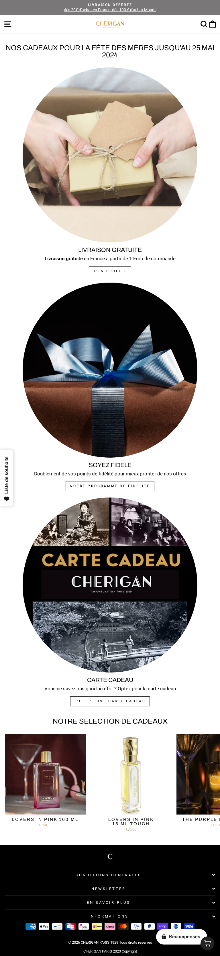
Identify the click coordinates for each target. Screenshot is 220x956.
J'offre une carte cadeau (110, 701)
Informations (109, 916)
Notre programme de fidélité (110, 486)
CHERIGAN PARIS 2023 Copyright (110, 951)
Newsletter (108, 889)
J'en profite (110, 271)
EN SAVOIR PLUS (109, 902)
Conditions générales (109, 875)
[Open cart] (207, 943)
